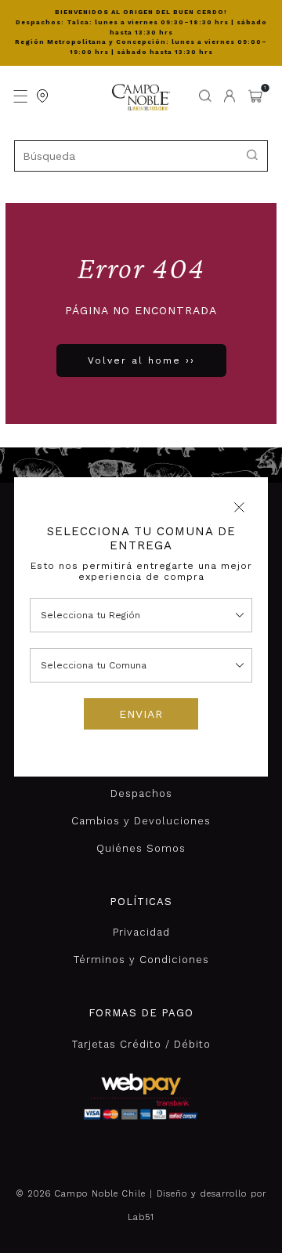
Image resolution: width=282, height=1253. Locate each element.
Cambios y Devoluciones (141, 821)
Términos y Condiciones (141, 959)
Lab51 (141, 1217)
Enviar (141, 714)
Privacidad (141, 932)
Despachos (141, 793)
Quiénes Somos (141, 848)
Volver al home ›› (141, 360)
